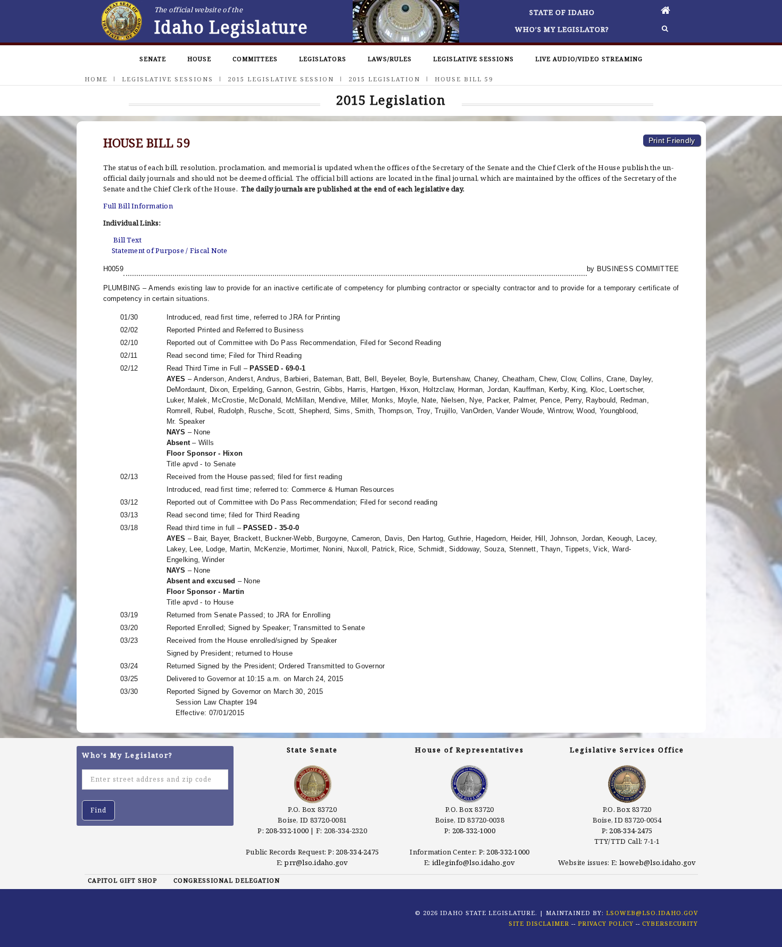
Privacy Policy (606, 923)
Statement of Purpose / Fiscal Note (170, 250)
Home (96, 79)
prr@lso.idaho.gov (316, 862)
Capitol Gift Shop (122, 880)
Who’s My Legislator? (562, 29)
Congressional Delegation (226, 880)
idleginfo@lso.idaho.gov (473, 862)
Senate (152, 59)
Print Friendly (671, 140)
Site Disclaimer (539, 923)
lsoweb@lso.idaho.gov (657, 862)
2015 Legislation (384, 79)
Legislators (322, 59)
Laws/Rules (390, 59)
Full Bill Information (138, 206)
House (199, 59)
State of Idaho (562, 12)
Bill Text (127, 240)
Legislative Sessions (473, 59)
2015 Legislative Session (281, 79)
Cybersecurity (670, 923)
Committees (255, 59)
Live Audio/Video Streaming (589, 59)
